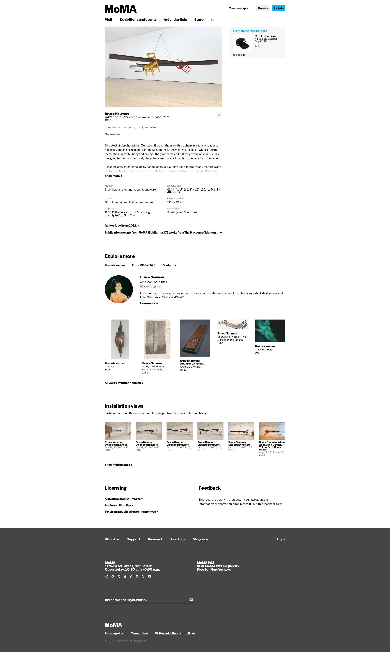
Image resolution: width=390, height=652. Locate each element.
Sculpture (169, 265)
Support (133, 539)
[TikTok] (131, 576)
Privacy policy (114, 633)
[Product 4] (241, 55)
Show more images (117, 464)
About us (112, 539)
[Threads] (125, 576)
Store (199, 19)
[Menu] (212, 19)
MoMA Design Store (254, 30)
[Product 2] (236, 55)
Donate (263, 8)
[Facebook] (113, 576)
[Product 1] (234, 55)
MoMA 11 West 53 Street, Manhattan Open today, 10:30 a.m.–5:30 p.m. (132, 566)
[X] (119, 576)
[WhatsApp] (143, 576)
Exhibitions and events (138, 19)
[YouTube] (149, 576)
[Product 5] (244, 55)
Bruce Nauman (117, 114)
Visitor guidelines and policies (175, 633)
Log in (281, 539)
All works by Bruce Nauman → (124, 382)
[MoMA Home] (121, 9)
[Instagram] (106, 576)
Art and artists (175, 19)
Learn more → (149, 303)
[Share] (219, 115)
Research (155, 539)
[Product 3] (239, 55)
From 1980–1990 (144, 265)
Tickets (279, 8)
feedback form (273, 504)
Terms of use (139, 633)
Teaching (177, 539)
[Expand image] (163, 67)
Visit (108, 19)
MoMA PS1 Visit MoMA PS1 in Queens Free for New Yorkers (218, 566)
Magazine (200, 539)
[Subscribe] (191, 599)
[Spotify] (137, 576)
